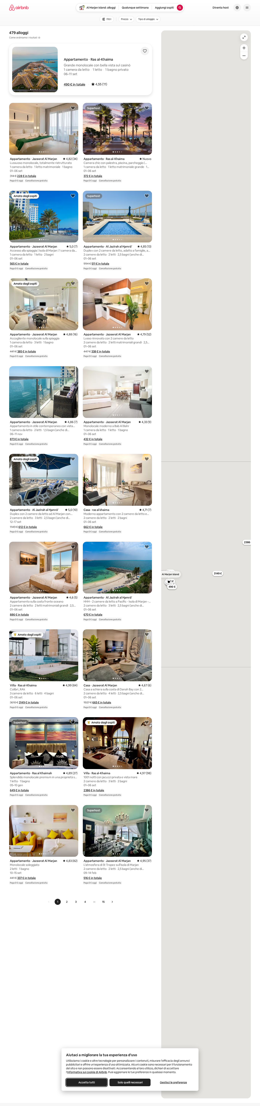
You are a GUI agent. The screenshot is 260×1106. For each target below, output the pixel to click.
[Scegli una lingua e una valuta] (237, 7)
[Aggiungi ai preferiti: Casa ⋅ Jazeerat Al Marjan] (147, 634)
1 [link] (57, 902)
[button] (74, 84)
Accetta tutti (86, 1082)
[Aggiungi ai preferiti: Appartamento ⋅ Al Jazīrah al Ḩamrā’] (147, 196)
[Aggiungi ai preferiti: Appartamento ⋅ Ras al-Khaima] (147, 108)
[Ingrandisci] (244, 48)
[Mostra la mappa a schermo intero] (244, 37)
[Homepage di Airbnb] (19, 7)
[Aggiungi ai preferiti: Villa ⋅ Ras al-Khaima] (73, 634)
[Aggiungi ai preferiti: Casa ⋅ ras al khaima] (147, 459)
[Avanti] (112, 902)
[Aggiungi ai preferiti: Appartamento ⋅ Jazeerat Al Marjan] (73, 108)
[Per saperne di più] (39, 38)
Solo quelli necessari (130, 1082)
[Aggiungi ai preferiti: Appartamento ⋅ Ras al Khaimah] (73, 722)
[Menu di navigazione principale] (247, 7)
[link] (49, 902)
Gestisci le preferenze (173, 1082)
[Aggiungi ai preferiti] (145, 51)
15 (103, 902)
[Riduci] (244, 56)
